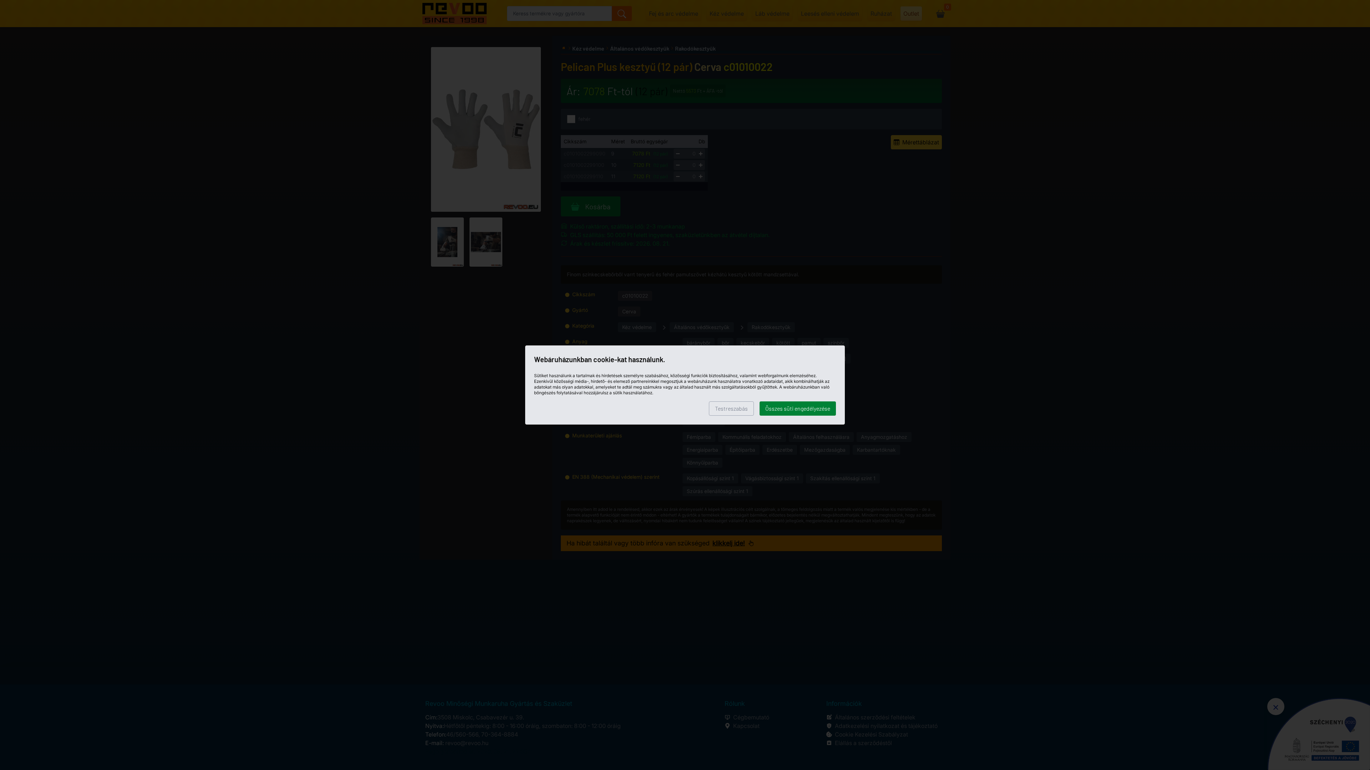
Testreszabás (731, 408)
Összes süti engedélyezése (797, 408)
